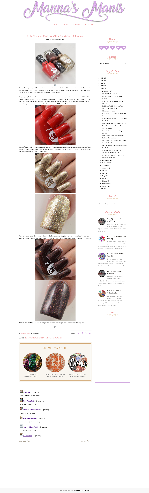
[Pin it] (90, 333)
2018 (102, 80)
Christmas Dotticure (109, 111)
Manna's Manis (69, 490)
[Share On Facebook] (82, 333)
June (103, 173)
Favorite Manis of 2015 (109, 94)
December (105, 91)
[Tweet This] (78, 333)
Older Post (85, 441)
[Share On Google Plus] (86, 333)
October (105, 163)
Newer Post (25, 441)
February (105, 184)
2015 (102, 88)
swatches (57, 338)
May (103, 176)
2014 (102, 189)
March (104, 181)
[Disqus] (55, 414)
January (104, 186)
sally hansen (45, 338)
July (103, 170)
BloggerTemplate (84, 490)
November (105, 160)
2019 (102, 78)
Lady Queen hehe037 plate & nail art (114, 123)
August (104, 168)
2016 (102, 86)
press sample (31, 338)
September (106, 165)
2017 (102, 83)
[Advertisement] (112, 348)
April (104, 178)
